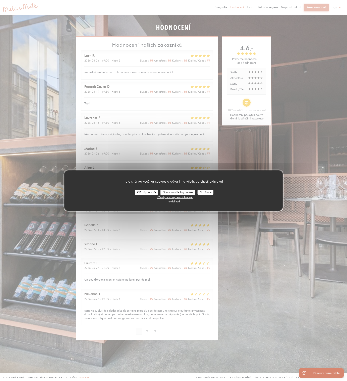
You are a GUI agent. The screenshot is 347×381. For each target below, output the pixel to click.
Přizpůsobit (205, 192)
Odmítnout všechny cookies (178, 192)
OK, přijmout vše (146, 192)
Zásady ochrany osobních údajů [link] (175, 197)
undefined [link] (174, 201)
